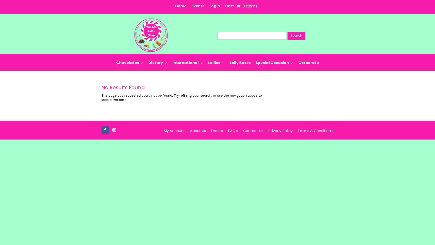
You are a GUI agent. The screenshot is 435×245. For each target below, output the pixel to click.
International (185, 63)
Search (296, 35)
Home (180, 7)
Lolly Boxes (240, 63)
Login (214, 7)
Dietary (155, 63)
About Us (198, 130)
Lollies (214, 63)
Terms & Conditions (315, 130)
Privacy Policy (280, 130)
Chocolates (127, 63)
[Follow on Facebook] (105, 130)
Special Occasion (272, 63)
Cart (229, 7)
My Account (174, 130)
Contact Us (253, 130)
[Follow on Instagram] (114, 130)
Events (197, 7)
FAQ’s (233, 130)
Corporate (308, 63)
